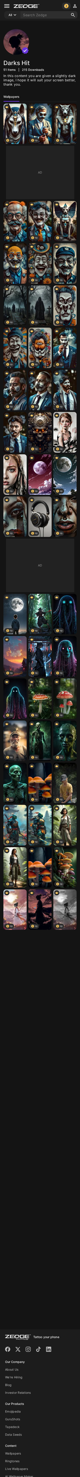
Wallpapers (13, 1453)
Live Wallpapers (16, 1469)
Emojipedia (13, 1411)
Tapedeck (12, 1427)
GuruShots (12, 1419)
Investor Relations (18, 1392)
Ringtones (12, 1461)
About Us (11, 1369)
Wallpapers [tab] (11, 96)
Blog (8, 1385)
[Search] (73, 15)
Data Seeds (13, 1434)
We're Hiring (13, 1377)
